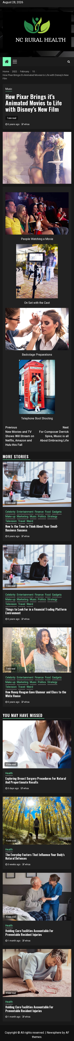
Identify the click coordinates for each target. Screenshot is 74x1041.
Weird (30, 521)
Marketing (22, 516)
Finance (39, 511)
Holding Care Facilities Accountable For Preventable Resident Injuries (29, 933)
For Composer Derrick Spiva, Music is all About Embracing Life (54, 434)
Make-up (10, 516)
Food (48, 511)
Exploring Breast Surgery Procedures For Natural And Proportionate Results (35, 780)
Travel (21, 521)
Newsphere (54, 1032)
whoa (26, 124)
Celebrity (10, 511)
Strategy (52, 516)
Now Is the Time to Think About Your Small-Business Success (31, 528)
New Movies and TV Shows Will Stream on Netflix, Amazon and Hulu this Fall (19, 436)
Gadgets (57, 511)
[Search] (68, 61)
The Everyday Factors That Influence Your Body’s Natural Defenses (35, 857)
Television (11, 521)
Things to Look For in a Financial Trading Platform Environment (35, 611)
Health (9, 773)
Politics (42, 516)
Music (8, 88)
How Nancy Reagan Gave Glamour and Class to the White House (35, 694)
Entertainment (25, 511)
